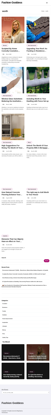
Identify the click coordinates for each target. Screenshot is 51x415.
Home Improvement (32, 45)
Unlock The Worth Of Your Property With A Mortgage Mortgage (37, 148)
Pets (3, 333)
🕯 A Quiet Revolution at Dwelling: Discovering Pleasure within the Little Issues (22, 281)
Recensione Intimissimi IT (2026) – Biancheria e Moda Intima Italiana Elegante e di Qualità (25, 270)
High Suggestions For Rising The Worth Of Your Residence (12, 148)
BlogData (19, 410)
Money (29, 142)
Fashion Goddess (12, 2)
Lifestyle (4, 326)
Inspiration (5, 235)
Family (4, 311)
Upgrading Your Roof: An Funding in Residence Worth (37, 51)
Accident (4, 303)
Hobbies (4, 314)
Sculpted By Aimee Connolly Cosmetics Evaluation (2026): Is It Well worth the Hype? (24, 274)
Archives (5, 390)
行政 (3, 54)
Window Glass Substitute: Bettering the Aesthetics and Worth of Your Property (13, 101)
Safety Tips (5, 337)
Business (5, 45)
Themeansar (5, 412)
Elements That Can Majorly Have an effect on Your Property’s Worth (12, 241)
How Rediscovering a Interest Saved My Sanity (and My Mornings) (19, 277)
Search (4, 257)
